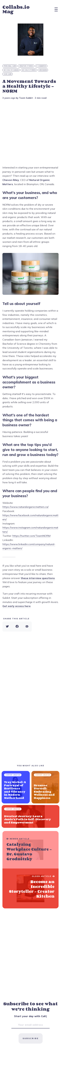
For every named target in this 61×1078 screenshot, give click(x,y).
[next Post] (30, 850)
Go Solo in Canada (11, 70)
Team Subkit (26, 98)
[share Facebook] (17, 627)
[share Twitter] (7, 627)
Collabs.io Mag (16, 9)
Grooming (43, 70)
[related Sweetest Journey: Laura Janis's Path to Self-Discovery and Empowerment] (30, 816)
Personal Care (10, 66)
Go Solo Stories (29, 70)
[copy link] (27, 627)
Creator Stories (26, 66)
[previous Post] (30, 889)
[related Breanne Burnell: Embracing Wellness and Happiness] (45, 787)
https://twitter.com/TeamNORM (31, 535)
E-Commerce (41, 66)
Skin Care (8, 74)
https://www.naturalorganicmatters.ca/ (25, 506)
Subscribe (31, 1038)
